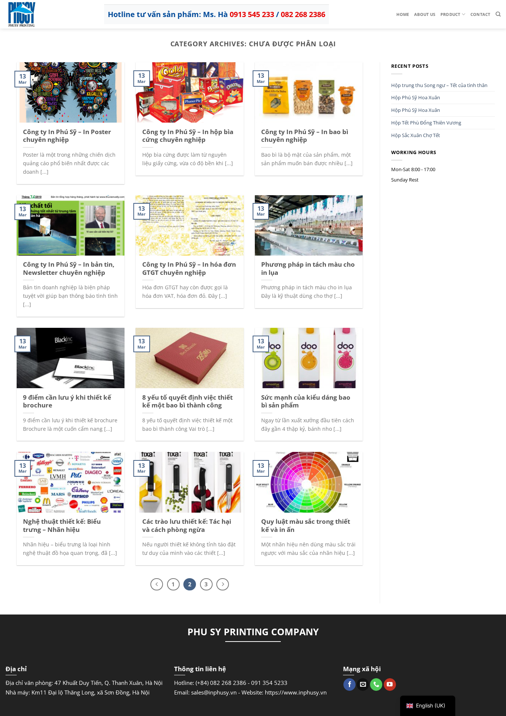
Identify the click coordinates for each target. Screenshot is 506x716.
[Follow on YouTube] (390, 684)
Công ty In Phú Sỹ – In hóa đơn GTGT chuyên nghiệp (189, 268)
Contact (480, 14)
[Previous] (156, 584)
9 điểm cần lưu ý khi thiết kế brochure (67, 401)
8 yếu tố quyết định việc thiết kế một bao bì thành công (187, 401)
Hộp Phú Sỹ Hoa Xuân (415, 97)
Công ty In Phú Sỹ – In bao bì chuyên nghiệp (304, 136)
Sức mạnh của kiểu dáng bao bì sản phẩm (305, 401)
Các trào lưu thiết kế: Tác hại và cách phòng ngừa (186, 525)
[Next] (222, 584)
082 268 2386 (303, 14)
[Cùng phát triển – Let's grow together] (43, 14)
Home (402, 14)
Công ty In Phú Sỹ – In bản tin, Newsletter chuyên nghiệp (68, 268)
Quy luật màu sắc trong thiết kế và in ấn (305, 525)
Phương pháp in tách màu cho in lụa (308, 268)
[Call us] (376, 684)
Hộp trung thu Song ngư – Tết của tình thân (439, 85)
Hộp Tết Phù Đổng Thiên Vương (426, 122)
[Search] (498, 14)
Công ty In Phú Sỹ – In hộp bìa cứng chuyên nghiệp (187, 136)
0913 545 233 (252, 14)
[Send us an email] (363, 684)
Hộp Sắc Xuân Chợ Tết (415, 135)
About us (424, 14)
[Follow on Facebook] (349, 684)
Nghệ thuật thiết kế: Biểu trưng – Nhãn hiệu (62, 525)
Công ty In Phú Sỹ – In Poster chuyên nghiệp (67, 136)
